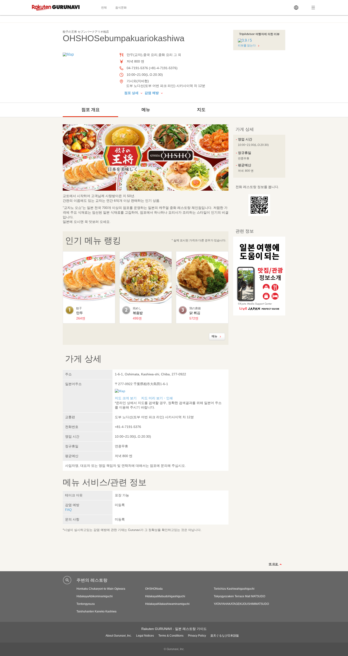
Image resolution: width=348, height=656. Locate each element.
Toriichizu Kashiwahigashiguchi (234, 588)
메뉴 (146, 109)
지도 (201, 109)
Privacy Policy (197, 635)
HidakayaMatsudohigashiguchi (165, 596)
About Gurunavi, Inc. (119, 635)
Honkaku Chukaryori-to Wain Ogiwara (100, 588)
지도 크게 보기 (126, 398)
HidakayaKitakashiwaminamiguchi (167, 604)
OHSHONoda (154, 588)
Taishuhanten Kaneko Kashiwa (96, 611)
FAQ (68, 510)
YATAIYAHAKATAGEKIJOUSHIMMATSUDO (241, 604)
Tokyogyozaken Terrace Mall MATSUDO (239, 596)
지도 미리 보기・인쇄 (157, 398)
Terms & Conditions (170, 635)
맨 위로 (274, 564)
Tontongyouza (85, 604)
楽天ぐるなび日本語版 (224, 635)
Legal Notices (145, 635)
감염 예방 (152, 93)
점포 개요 (90, 109)
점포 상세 (131, 93)
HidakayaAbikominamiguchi (94, 596)
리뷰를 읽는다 (247, 45)
